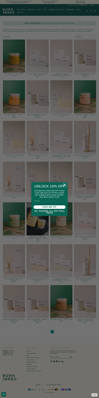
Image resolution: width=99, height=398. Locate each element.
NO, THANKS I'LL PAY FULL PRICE (49, 212)
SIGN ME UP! (49, 207)
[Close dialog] (65, 185)
